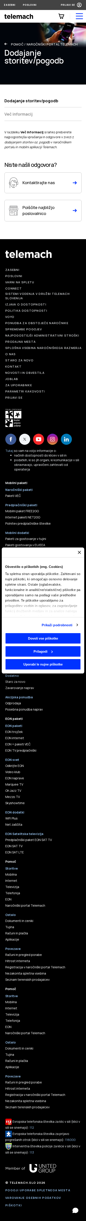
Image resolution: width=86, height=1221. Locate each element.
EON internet (14, 738)
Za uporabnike (18, 385)
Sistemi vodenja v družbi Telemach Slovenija (37, 296)
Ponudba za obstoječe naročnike (36, 323)
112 (32, 1127)
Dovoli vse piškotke (43, 638)
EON (8, 899)
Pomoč (17, 44)
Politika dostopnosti (26, 311)
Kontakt (13, 366)
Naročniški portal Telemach (52, 44)
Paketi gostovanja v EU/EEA (25, 545)
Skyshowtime (15, 803)
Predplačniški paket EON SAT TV (28, 840)
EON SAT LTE (14, 852)
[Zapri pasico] (79, 552)
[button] (75, 1210)
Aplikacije (12, 939)
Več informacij (18, 114)
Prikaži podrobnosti (57, 625)
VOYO (9, 317)
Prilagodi (40, 651)
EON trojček (14, 732)
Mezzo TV (12, 797)
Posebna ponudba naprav (24, 709)
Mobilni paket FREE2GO (22, 511)
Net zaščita (13, 824)
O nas (10, 354)
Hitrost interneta (17, 961)
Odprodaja (13, 703)
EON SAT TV (13, 846)
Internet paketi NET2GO (22, 517)
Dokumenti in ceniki (19, 921)
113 (32, 1152)
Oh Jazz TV (13, 790)
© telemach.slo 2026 (25, 1183)
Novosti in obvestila (25, 373)
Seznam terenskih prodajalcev (27, 979)
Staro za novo (19, 360)
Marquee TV (14, 784)
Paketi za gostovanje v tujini (25, 539)
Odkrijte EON (14, 766)
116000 (70, 1140)
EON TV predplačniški (20, 750)
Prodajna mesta (20, 342)
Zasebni (9, 4)
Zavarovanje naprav (19, 688)
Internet (11, 880)
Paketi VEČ (13, 496)
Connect (13, 288)
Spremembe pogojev (23, 329)
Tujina (9, 927)
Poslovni (30, 4)
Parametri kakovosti (25, 391)
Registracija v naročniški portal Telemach (35, 967)
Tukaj (9, 451)
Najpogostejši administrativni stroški (42, 335)
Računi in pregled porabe (23, 955)
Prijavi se (68, 4)
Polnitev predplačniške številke (28, 523)
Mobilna (11, 874)
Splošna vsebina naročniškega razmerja (43, 348)
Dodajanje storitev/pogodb (31, 100)
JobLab (11, 379)
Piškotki (13, 1205)
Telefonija (12, 893)
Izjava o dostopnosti (25, 304)
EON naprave (14, 778)
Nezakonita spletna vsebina (25, 973)
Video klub (12, 772)
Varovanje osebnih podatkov (33, 1198)
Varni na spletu (19, 282)
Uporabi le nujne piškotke (43, 664)
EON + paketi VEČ (17, 744)
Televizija (12, 887)
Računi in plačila (16, 933)
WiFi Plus (11, 818)
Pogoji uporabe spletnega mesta (37, 1190)
